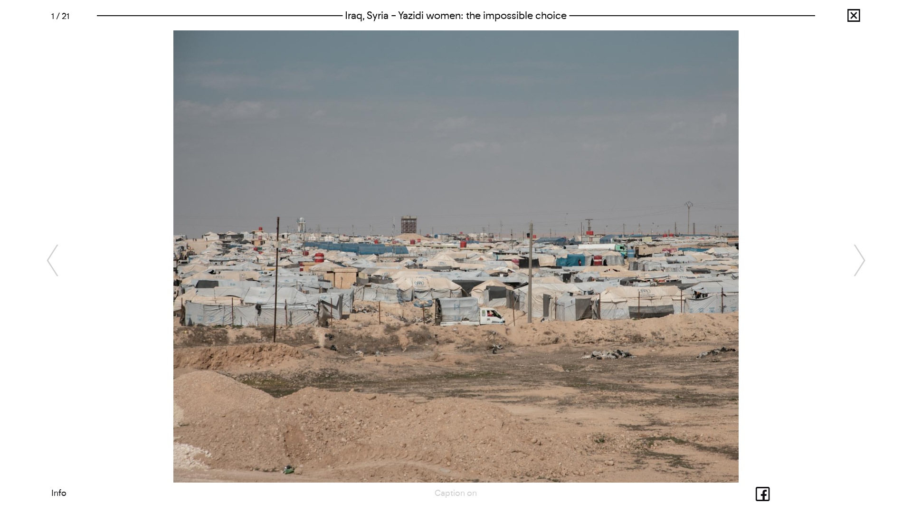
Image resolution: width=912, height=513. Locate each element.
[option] (456, 256)
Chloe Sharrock (843, 18)
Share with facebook (751, 493)
